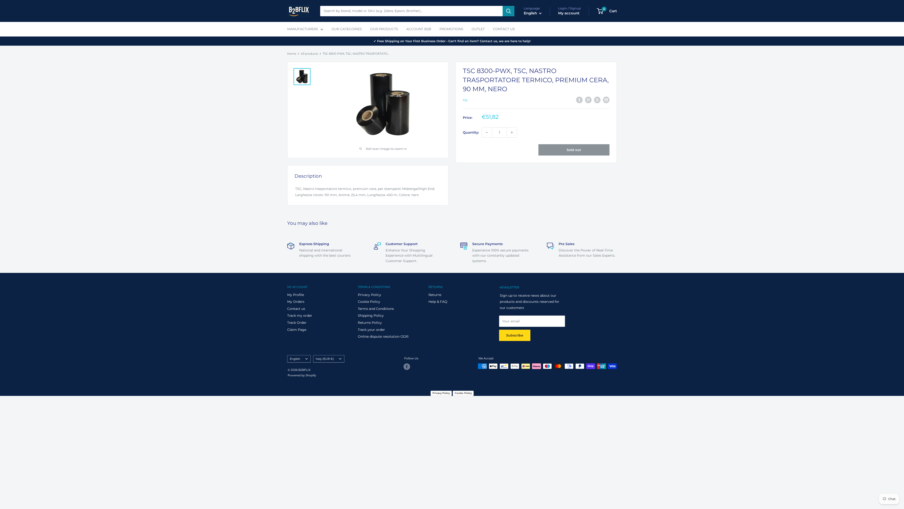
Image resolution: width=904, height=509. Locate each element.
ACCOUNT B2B (418, 29)
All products (309, 53)
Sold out (574, 150)
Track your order (371, 330)
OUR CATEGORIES (346, 29)
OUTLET (478, 29)
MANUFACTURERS (302, 29)
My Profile (295, 295)
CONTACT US (504, 29)
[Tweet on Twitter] (597, 99)
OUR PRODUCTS (384, 29)
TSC (465, 100)
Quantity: (471, 132)
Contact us (296, 309)
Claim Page (296, 330)
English (295, 359)
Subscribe (514, 335)
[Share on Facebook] (579, 99)
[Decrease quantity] (487, 132)
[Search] (508, 11)
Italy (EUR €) (325, 359)
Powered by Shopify (302, 375)
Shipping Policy (371, 315)
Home (291, 53)
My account (568, 13)
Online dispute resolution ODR (383, 336)
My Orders (295, 302)
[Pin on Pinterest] (588, 99)
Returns (434, 295)
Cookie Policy (369, 302)
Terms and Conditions (376, 309)
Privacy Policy (369, 295)
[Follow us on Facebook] (407, 366)
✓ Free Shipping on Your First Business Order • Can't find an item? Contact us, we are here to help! (452, 41)
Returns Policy (370, 322)
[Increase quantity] (512, 132)
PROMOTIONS (451, 29)
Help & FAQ (437, 302)
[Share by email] (606, 99)
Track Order (297, 322)
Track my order (299, 315)
